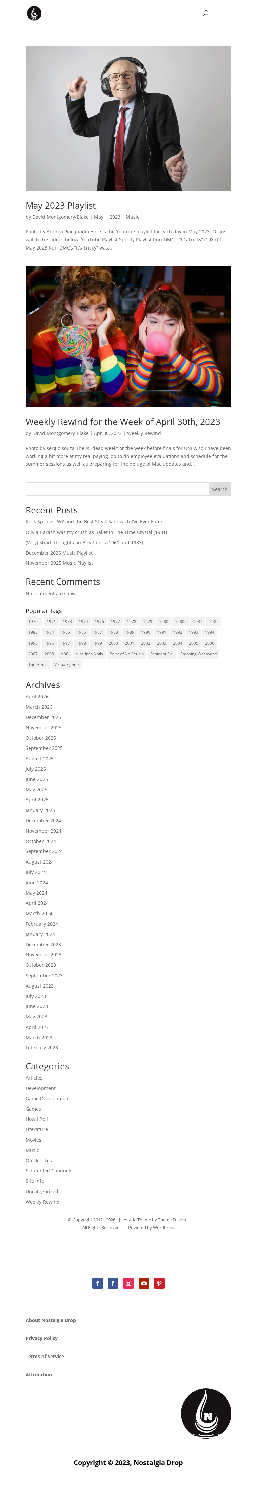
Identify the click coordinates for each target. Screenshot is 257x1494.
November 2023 (43, 954)
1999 (97, 643)
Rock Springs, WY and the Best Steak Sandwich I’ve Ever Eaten (95, 521)
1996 (49, 643)
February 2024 (42, 924)
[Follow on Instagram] (128, 1283)
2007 (33, 654)
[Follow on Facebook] (97, 1283)
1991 (161, 632)
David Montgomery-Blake (60, 217)
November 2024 (43, 831)
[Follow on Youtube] (144, 1283)
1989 (129, 632)
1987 (97, 632)
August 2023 (40, 986)
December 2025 (43, 717)
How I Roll (37, 1119)
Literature (37, 1129)
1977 (115, 621)
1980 (163, 621)
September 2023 (44, 975)
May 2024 (36, 893)
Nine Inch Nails (89, 654)
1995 (33, 643)
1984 (49, 632)
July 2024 (36, 872)
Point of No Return (127, 654)
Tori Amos (38, 664)
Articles (34, 1077)
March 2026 (39, 707)
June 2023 (37, 1006)
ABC (65, 654)
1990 (145, 632)
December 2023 (43, 944)
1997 (65, 643)
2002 (145, 643)
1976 (99, 621)
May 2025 (36, 789)
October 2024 (41, 841)
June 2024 (37, 882)
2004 (177, 643)
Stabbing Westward (198, 654)
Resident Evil (162, 654)
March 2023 (39, 1037)
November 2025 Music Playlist (59, 563)
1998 (81, 643)
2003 (161, 643)
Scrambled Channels (49, 1170)
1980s (180, 621)
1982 (214, 621)
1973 (67, 621)
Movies (33, 1140)
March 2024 (39, 913)
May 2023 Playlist (61, 205)
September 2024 (44, 851)
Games (33, 1109)
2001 (129, 643)
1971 (51, 621)
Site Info (35, 1181)
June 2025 (37, 779)
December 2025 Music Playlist (59, 553)
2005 (193, 643)
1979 (147, 621)
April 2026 (37, 696)
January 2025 (40, 810)
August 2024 (40, 862)
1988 (113, 632)
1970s (34, 621)
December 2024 (43, 820)
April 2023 (37, 1027)
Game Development (48, 1098)
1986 (81, 632)
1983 (33, 632)
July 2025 (36, 769)
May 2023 (36, 1016)
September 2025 (44, 748)
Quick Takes (39, 1160)
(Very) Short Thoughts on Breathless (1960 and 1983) (84, 542)
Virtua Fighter (66, 664)
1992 (177, 632)
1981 (197, 621)
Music (132, 217)
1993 (193, 632)
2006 (210, 643)
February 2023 (42, 1047)
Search (220, 489)
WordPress (164, 1227)
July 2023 (36, 996)
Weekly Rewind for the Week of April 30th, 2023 (123, 422)
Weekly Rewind (144, 433)
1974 (83, 621)
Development (41, 1088)
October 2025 (41, 738)
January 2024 (40, 934)
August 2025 (40, 758)
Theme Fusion (172, 1220)
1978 (131, 621)
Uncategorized (42, 1191)
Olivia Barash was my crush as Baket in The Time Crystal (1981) (96, 532)
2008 (49, 654)
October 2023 (41, 965)
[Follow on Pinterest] (159, 1283)
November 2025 (43, 727)
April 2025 (37, 799)
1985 (65, 632)
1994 (210, 632)
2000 (113, 643)
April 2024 (37, 903)
